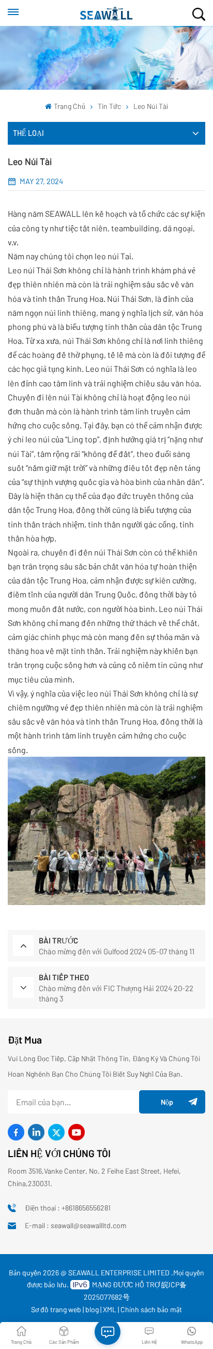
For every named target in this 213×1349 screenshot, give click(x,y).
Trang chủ (69, 106)
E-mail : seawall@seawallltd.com (76, 1225)
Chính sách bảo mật (151, 1309)
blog (92, 1309)
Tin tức (109, 106)
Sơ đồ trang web (56, 1309)
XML (109, 1309)
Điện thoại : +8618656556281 (68, 1207)
